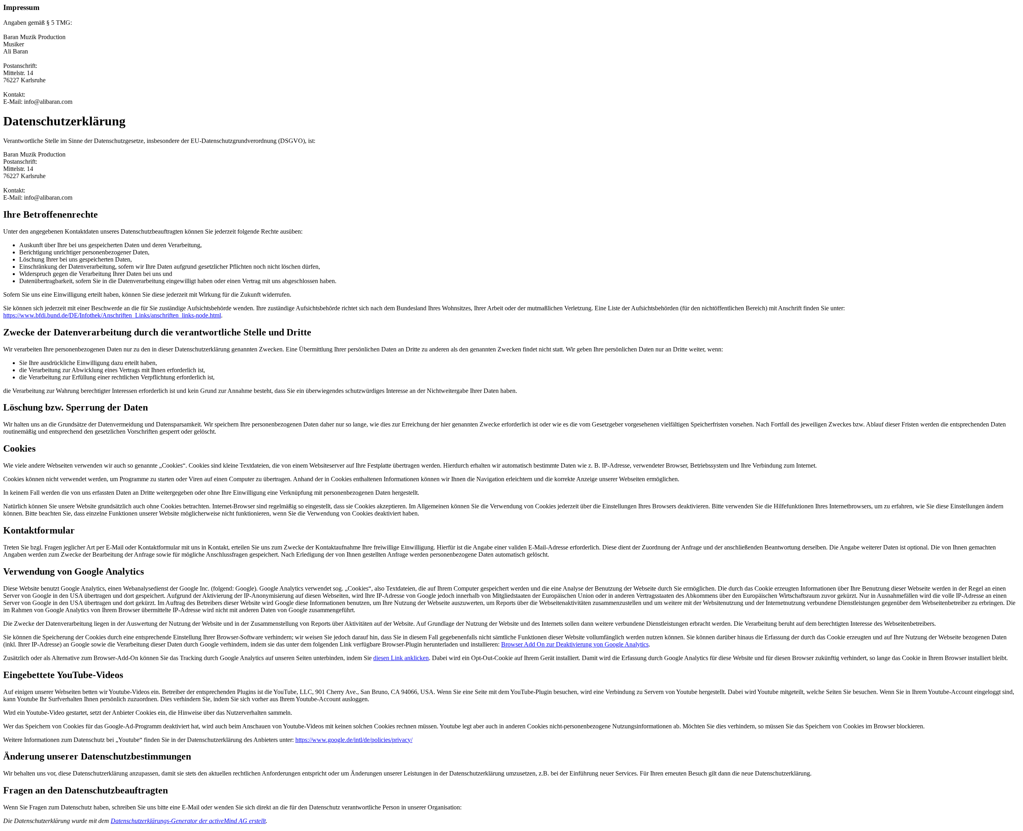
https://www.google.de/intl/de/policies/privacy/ (353, 739)
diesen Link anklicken (401, 657)
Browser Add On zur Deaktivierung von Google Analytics (575, 644)
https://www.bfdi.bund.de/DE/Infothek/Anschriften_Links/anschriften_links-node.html (112, 315)
